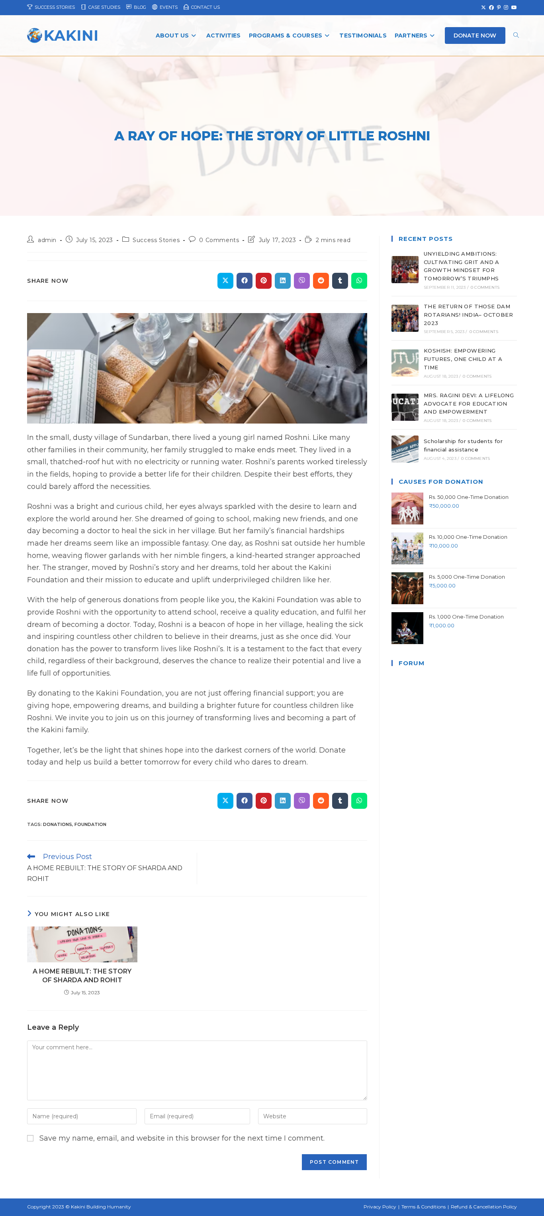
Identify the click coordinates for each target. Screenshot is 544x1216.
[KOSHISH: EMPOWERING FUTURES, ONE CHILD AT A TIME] (405, 362)
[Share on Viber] (302, 281)
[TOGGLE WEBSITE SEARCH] (516, 36)
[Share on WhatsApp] (359, 281)
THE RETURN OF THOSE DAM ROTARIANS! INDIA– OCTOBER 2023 (468, 314)
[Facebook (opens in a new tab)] (491, 8)
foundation (90, 824)
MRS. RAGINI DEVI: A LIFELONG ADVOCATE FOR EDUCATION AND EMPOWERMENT (469, 403)
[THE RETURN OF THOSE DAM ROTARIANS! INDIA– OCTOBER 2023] (405, 318)
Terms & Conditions (423, 1207)
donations (57, 824)
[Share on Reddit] (321, 281)
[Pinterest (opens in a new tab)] (498, 8)
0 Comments (219, 240)
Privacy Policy (380, 1207)
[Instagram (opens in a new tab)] (506, 8)
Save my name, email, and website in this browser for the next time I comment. (182, 1138)
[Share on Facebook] (244, 281)
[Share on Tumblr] (340, 281)
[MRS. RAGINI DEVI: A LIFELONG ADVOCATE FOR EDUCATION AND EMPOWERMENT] (405, 407)
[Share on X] (225, 281)
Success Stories (156, 240)
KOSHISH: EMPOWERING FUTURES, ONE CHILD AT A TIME (463, 359)
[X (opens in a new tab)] (483, 8)
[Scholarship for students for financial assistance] (405, 449)
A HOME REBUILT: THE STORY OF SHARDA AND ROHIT (82, 976)
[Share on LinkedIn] (283, 281)
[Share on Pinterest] (264, 281)
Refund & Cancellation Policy (484, 1207)
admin (47, 240)
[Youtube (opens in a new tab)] (513, 8)
